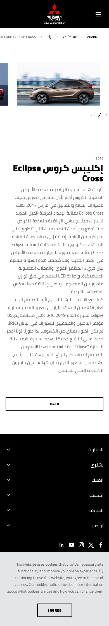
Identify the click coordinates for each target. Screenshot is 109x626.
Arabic (92, 36)
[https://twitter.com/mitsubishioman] (91, 545)
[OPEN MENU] (98, 13)
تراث (50, 36)
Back (54, 404)
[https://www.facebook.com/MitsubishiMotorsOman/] (100, 545)
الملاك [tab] (97, 480)
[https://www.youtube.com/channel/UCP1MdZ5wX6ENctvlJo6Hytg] (71, 545)
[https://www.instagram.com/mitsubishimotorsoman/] (81, 545)
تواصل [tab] (97, 525)
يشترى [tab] (97, 465)
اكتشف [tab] (96, 495)
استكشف (70, 36)
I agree (54, 610)
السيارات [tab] (95, 449)
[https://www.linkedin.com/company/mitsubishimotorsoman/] (61, 545)
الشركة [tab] (96, 510)
